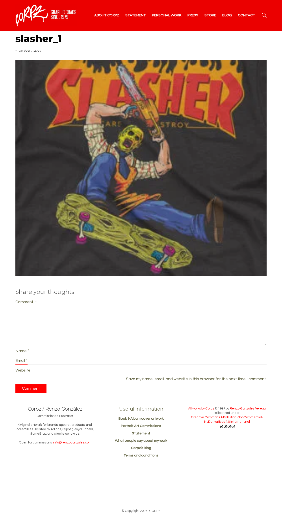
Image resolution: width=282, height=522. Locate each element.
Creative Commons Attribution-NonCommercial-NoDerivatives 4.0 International (227, 419)
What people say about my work (141, 440)
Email (21, 361)
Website (22, 370)
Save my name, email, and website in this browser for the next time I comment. (196, 379)
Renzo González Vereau (248, 408)
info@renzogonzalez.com (72, 442)
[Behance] (124, 494)
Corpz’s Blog (141, 448)
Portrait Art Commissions (141, 426)
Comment (26, 302)
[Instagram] (157, 494)
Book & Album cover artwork (141, 418)
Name (22, 351)
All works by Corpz (201, 408)
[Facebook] (141, 494)
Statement (141, 433)
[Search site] (264, 16)
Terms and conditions (141, 455)
